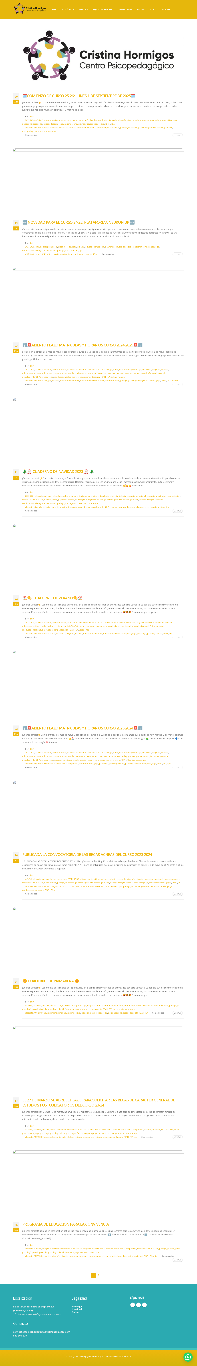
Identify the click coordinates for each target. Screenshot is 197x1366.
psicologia (135, 127)
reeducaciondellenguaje (70, 124)
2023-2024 (29, 369)
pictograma (138, 247)
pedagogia (27, 124)
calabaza (71, 369)
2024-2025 (29, 247)
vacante (121, 377)
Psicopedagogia (50, 124)
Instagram (138, 1305)
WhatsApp (144, 1305)
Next (103, 1275)
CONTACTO (164, 9)
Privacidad (77, 1309)
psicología (37, 124)
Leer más (177, 135)
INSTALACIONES (125, 9)
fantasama (80, 756)
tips (80, 250)
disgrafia (122, 120)
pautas (119, 247)
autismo (56, 120)
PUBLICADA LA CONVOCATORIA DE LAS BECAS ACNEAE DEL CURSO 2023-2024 (87, 854)
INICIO (54, 9)
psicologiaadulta (148, 127)
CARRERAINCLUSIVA (96, 369)
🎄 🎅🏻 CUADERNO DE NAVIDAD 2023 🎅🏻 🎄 (58, 471)
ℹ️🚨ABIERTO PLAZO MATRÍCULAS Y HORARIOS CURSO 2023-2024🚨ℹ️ (82, 728)
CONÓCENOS (68, 9)
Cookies (75, 1312)
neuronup (110, 247)
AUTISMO (38, 127)
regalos (72, 503)
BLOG (151, 9)
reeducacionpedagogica (93, 124)
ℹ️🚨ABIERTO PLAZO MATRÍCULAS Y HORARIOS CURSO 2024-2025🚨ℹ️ (82, 345)
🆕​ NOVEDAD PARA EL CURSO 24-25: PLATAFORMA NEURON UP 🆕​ (78, 222)
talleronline (115, 760)
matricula (89, 373)
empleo (63, 373)
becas (63, 120)
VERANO (52, 131)
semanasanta (95, 1009)
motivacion (113, 886)
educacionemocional (144, 120)
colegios (54, 127)
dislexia (130, 120)
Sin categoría (113, 1133)
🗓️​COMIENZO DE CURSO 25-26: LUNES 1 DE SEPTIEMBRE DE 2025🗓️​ (78, 95)
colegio (81, 120)
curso (115, 369)
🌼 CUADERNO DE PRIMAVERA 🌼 (50, 980)
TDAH (107, 124)
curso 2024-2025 (42, 254)
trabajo (114, 377)
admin (31, 116)
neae (175, 120)
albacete (47, 120)
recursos (159, 499)
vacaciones (84, 630)
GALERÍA (141, 9)
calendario (72, 120)
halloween (52, 626)
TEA (113, 124)
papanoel (62, 499)
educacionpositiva (163, 120)
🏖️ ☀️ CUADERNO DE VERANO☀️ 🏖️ (52, 597)
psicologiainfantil (164, 127)
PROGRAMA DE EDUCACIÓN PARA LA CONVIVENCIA (65, 1224)
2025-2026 (29, 120)
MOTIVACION (100, 373)
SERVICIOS (83, 9)
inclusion (72, 254)
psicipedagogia (138, 380)
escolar (71, 373)
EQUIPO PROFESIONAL (103, 9)
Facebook (132, 1305)
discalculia (112, 120)
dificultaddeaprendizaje (96, 120)
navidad (48, 499)
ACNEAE (39, 120)
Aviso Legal (77, 1306)
